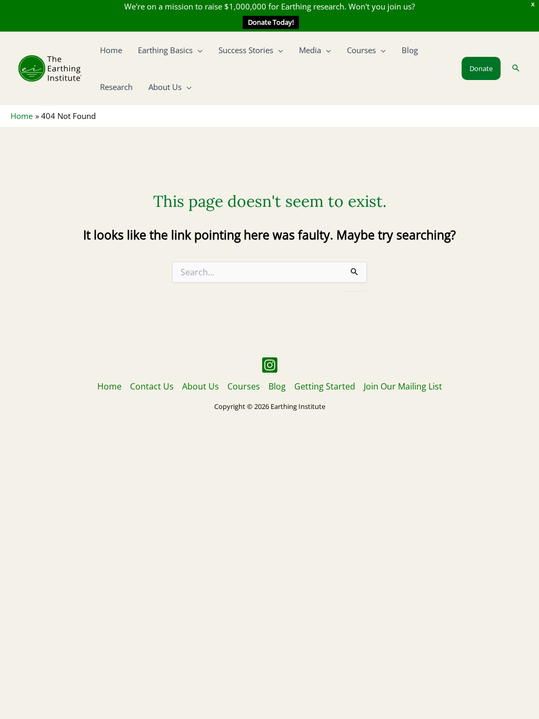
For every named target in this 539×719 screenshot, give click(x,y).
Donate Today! (271, 22)
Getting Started (324, 386)
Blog (277, 386)
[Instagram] (269, 365)
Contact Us (152, 386)
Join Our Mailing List (403, 386)
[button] (198, 50)
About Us (200, 386)
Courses (243, 386)
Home (109, 386)
